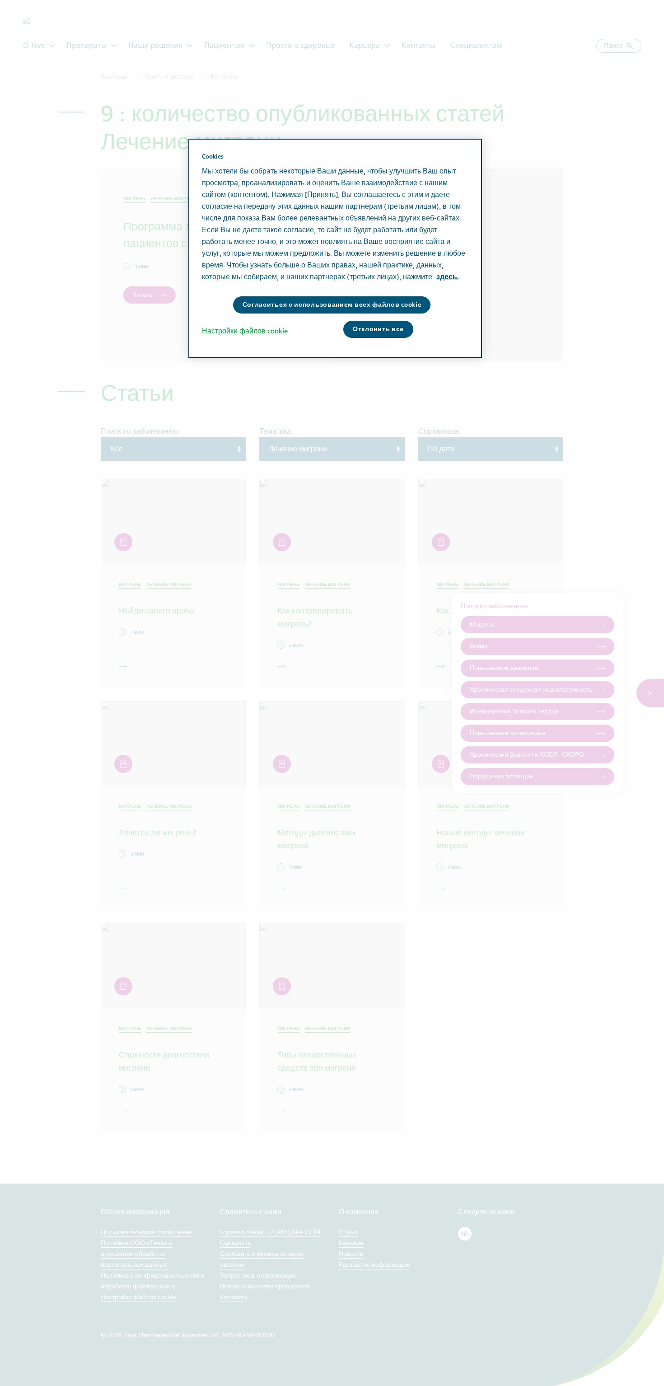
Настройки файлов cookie (245, 331)
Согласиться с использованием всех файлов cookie (332, 305)
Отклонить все (378, 329)
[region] (335, 248)
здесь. (447, 276)
